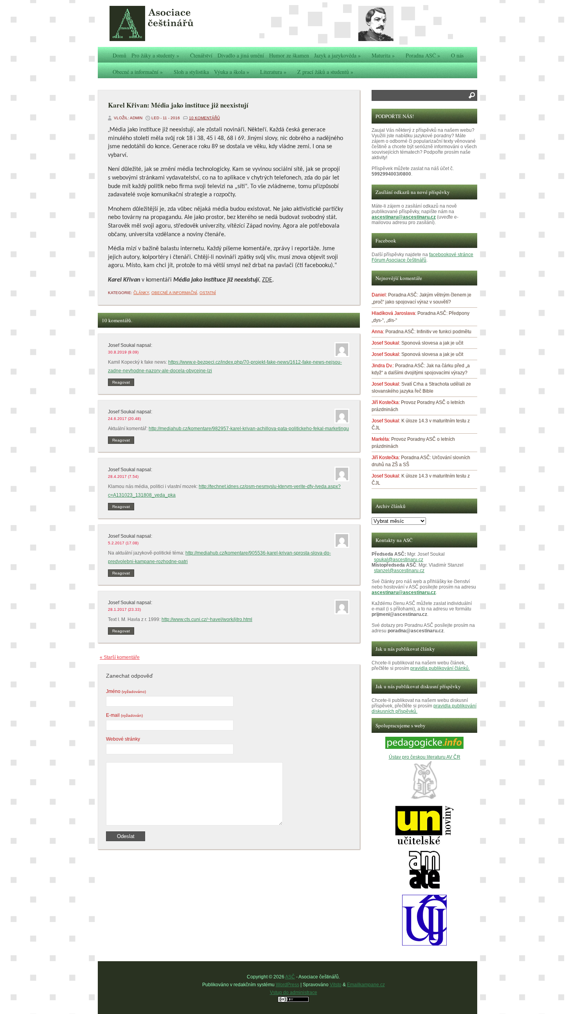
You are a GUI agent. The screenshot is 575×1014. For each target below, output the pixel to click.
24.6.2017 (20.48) (124, 418)
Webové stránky (123, 739)
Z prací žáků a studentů (325, 71)
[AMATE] (424, 887)
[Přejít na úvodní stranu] (168, 23)
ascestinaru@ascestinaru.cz (404, 217)
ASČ (290, 977)
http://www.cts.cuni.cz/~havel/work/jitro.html (207, 619)
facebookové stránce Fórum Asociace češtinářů (422, 257)
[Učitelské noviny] (424, 843)
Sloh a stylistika (191, 71)
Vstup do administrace (293, 992)
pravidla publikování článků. (440, 668)
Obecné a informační (138, 71)
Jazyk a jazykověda (337, 55)
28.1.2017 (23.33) (124, 609)
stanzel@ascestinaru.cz (399, 570)
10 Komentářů (204, 118)
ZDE (267, 280)
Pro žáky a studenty (155, 55)
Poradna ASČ (423, 55)
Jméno (126, 691)
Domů (119, 55)
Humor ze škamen (289, 55)
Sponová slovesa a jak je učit (432, 343)
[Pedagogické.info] (424, 747)
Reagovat (121, 382)
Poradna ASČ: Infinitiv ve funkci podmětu (428, 331)
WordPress (287, 984)
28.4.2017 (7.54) (123, 476)
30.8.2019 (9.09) (123, 352)
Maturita (383, 55)
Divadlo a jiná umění (240, 55)
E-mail (124, 715)
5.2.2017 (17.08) (123, 543)
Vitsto (335, 984)
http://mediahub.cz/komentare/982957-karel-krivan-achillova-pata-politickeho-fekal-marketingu (249, 428)
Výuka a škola (231, 71)
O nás (457, 55)
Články (141, 293)
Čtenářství (201, 55)
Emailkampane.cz (366, 984)
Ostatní (207, 293)
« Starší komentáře (120, 657)
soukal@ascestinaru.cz (398, 559)
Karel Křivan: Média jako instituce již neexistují (178, 105)
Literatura (273, 71)
